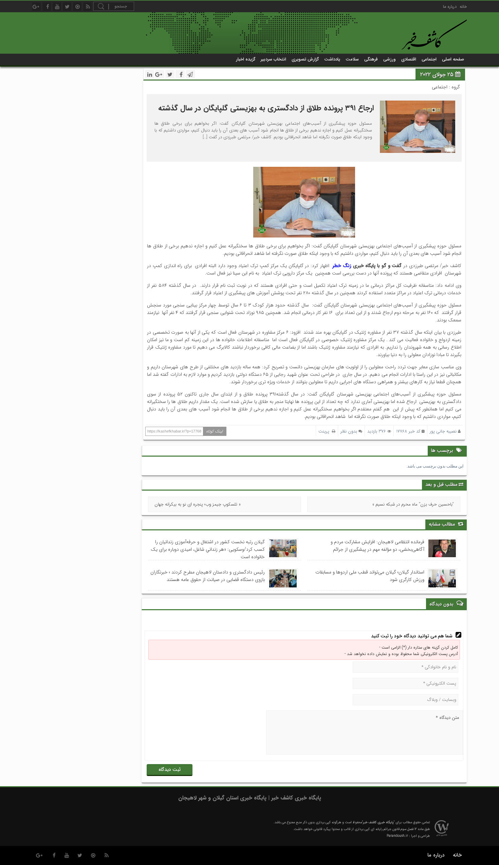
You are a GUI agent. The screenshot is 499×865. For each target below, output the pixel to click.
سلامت (352, 59)
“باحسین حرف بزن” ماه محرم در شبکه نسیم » (413, 504)
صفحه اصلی (453, 59)
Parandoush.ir (397, 835)
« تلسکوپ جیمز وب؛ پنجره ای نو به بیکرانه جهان (197, 504)
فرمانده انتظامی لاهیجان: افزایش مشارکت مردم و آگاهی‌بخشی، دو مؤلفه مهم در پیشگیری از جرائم (377, 545)
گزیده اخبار (245, 59)
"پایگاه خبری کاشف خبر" (378, 822)
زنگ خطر (341, 265)
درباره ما (450, 6)
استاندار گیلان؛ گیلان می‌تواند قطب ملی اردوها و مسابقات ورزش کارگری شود (369, 575)
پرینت (325, 431)
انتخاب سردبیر (273, 59)
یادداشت (332, 59)
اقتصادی (408, 59)
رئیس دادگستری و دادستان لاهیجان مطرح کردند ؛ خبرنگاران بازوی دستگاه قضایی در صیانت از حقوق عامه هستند (207, 575)
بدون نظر (348, 431)
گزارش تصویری (305, 59)
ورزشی (389, 59)
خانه (463, 6)
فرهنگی (371, 59)
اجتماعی (429, 59)
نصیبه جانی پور (443, 431)
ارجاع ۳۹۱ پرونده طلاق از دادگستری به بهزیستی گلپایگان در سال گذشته (265, 108)
